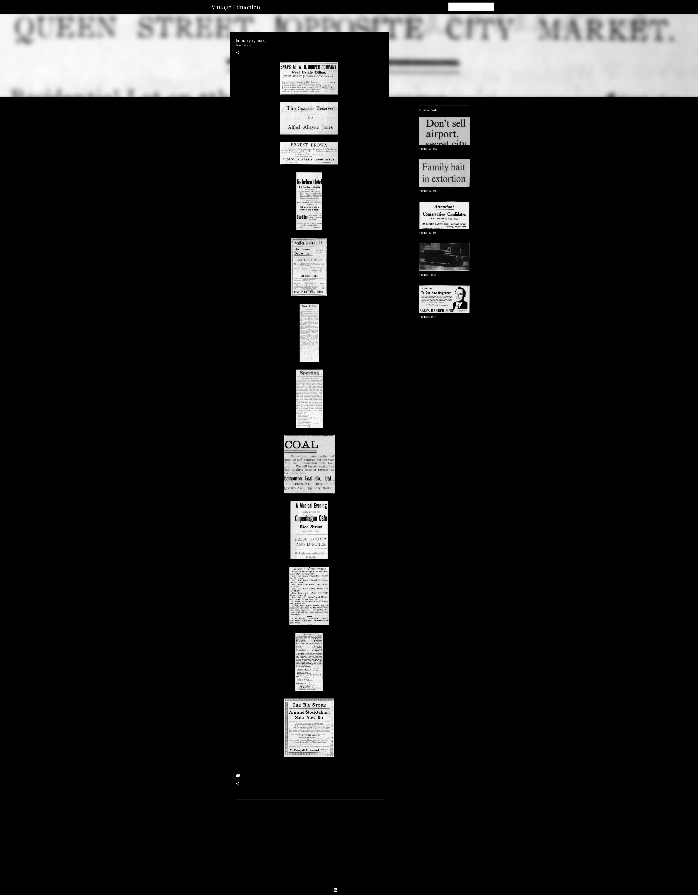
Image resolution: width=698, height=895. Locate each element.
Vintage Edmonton (236, 7)
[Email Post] (238, 776)
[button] (238, 52)
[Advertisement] (309, 853)
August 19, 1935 (427, 232)
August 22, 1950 (427, 316)
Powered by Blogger (351, 890)
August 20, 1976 (428, 190)
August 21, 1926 (427, 274)
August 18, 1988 (428, 148)
